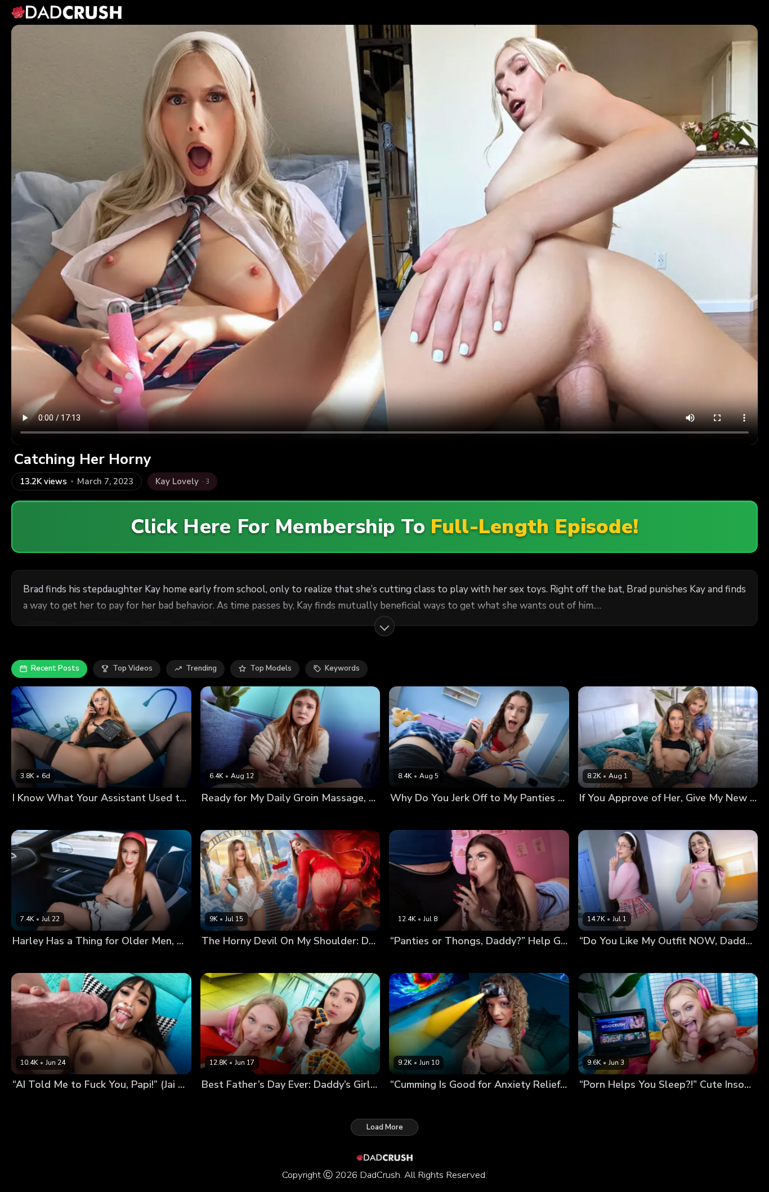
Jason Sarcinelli (281, 816)
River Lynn (597, 816)
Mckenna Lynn (227, 1103)
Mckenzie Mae (604, 1103)
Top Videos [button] (133, 668)
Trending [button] (201, 668)
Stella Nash (600, 960)
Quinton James (709, 816)
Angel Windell (38, 816)
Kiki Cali (404, 1103)
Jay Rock (83, 816)
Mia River (272, 1103)
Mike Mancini (456, 960)
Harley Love (33, 960)
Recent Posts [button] (55, 668)
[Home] (66, 12)
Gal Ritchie (409, 960)
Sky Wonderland (649, 816)
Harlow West (225, 816)
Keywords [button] (342, 668)
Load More (384, 1127)
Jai (16, 1103)
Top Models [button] (271, 668)
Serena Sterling (230, 960)
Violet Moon (411, 816)
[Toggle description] (384, 626)
